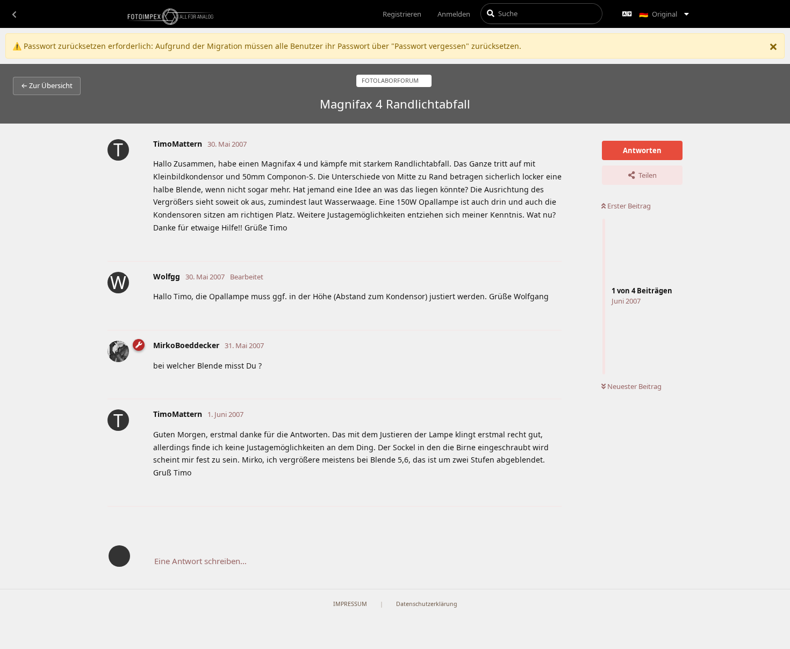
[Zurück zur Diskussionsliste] (14, 14)
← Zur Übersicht (47, 85)
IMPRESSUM (350, 604)
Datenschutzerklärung (426, 604)
